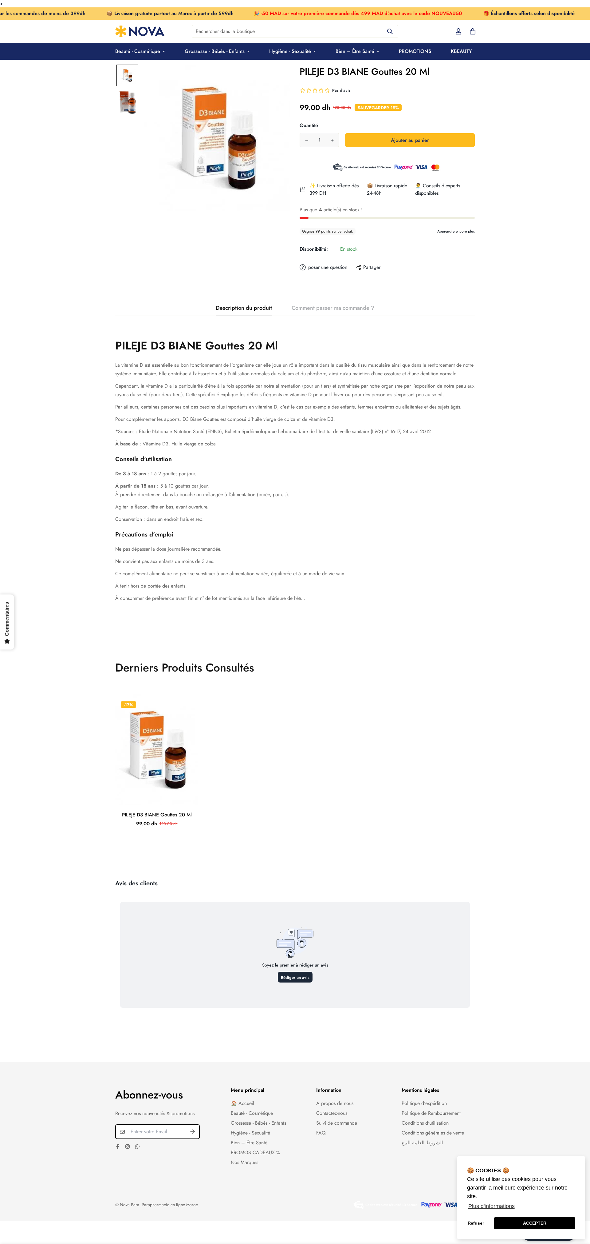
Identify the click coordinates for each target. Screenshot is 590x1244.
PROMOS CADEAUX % (255, 1152)
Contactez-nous (331, 1113)
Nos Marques (244, 1162)
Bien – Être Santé (355, 51)
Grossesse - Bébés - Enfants (215, 51)
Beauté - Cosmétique (137, 51)
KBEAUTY (461, 51)
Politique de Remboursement (431, 1113)
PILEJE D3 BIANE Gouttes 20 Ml (157, 814)
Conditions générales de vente (433, 1132)
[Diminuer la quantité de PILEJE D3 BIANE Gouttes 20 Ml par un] (306, 140)
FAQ (321, 1132)
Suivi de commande (336, 1122)
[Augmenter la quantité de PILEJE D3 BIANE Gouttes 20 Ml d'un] (332, 140)
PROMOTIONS (415, 51)
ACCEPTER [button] (534, 1223)
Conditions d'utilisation (425, 1122)
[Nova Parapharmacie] (139, 31)
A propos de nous (334, 1103)
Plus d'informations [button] (491, 1206)
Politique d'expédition (424, 1103)
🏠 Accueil (242, 1103)
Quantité (309, 125)
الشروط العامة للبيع (422, 1142)
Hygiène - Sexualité (290, 51)
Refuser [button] (476, 1223)
